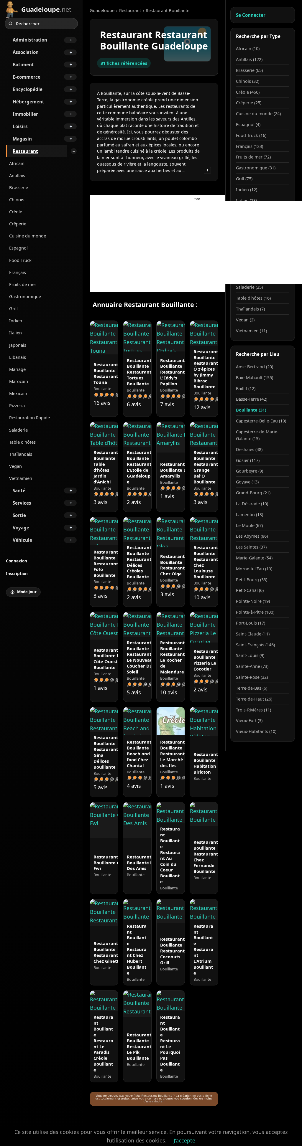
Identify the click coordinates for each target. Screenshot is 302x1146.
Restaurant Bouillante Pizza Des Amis (144, 862)
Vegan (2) (245, 320)
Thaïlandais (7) (250, 309)
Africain (16, 163)
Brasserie (18, 187)
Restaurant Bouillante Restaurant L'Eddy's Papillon (172, 372)
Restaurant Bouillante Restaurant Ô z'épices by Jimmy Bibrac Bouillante (205, 369)
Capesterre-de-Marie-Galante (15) (257, 435)
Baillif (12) (245, 388)
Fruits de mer (22, 284)
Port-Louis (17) (250, 623)
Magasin (22, 139)
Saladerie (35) (249, 287)
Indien (15, 320)
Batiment (23, 64)
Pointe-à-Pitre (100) (255, 612)
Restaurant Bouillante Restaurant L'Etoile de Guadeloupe (139, 466)
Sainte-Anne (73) (252, 666)
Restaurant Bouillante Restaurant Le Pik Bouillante (139, 1046)
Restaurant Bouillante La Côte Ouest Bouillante (107, 659)
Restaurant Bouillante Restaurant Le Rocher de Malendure (172, 657)
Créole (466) (248, 92)
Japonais (17, 345)
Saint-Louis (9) (250, 655)
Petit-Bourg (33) (251, 579)
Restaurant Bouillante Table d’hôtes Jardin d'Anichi (105, 466)
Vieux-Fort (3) (249, 720)
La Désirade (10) (252, 503)
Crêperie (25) (248, 102)
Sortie (19, 515)
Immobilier (25, 114)
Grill (13, 308)
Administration (30, 40)
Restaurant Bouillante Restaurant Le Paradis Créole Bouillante (103, 1043)
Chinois (16, 199)
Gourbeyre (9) (249, 471)
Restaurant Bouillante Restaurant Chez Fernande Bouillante (205, 856)
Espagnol (18, 248)
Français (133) (249, 146)
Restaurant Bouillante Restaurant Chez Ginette (107, 952)
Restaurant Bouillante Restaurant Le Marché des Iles (172, 753)
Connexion (16, 561)
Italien (15, 333)
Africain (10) (248, 48)
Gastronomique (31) (255, 168)
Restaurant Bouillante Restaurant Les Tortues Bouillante (143, 372)
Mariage (17, 369)
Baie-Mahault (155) (254, 377)
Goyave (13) (247, 482)
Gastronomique (25, 296)
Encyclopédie (27, 89)
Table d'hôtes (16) (253, 298)
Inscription (17, 573)
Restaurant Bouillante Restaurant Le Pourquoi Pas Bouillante (170, 1043)
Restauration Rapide (29, 417)
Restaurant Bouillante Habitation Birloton (205, 763)
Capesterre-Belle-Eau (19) (261, 421)
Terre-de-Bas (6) (251, 688)
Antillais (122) (249, 59)
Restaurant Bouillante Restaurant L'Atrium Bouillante (203, 949)
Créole (15, 211)
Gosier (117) (248, 460)
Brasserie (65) (249, 70)
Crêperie (17, 224)
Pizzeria (17, 405)
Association (26, 52)
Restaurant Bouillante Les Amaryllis (175, 470)
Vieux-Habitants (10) (256, 731)
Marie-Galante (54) (254, 558)
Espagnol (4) (248, 124)
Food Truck (20, 260)
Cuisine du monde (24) (258, 113)
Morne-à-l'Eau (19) (254, 569)
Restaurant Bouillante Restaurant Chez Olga (172, 565)
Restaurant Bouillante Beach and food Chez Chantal (139, 753)
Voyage (21, 528)
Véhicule (22, 540)
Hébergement (28, 102)
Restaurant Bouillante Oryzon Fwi (112, 862)
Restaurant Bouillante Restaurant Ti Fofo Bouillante (108, 563)
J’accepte (184, 1140)
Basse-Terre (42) (251, 399)
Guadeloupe (102, 10)
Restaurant (25, 151)
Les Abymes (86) (252, 536)
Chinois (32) (247, 81)
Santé (19, 490)
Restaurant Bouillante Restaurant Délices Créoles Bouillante (139, 561)
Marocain (18, 381)
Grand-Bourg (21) (253, 493)
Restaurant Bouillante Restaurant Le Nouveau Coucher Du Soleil (140, 657)
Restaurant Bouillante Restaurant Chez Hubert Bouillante (137, 949)
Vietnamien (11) (251, 330)
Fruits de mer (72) (253, 157)
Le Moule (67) (249, 525)
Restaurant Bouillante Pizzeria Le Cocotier (205, 660)
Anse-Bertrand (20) (254, 366)
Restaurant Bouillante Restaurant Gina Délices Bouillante (105, 751)
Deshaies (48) (249, 449)
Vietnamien (20, 478)
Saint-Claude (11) (253, 634)
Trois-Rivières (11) (253, 710)
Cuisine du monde (27, 236)
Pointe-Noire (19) (253, 601)
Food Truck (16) (251, 135)
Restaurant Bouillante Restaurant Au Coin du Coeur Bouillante (170, 855)
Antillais (17, 175)
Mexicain (18, 393)
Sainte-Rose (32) (252, 677)
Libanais (17, 357)
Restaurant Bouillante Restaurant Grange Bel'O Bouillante (205, 466)
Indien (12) (246, 189)
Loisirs (20, 126)
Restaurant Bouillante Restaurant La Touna (108, 373)
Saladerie (18, 430)
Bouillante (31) (251, 410)
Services (22, 503)
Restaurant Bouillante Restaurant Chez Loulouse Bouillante (205, 561)
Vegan (15, 466)
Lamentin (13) (249, 514)
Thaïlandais (20, 454)
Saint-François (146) (255, 645)
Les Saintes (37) (251, 547)
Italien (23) (246, 200)
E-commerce (26, 77)
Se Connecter (250, 15)
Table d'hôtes (22, 442)
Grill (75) (244, 178)
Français (17, 272)
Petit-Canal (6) (250, 590)
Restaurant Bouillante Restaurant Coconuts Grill (172, 950)
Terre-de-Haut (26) (254, 699)
